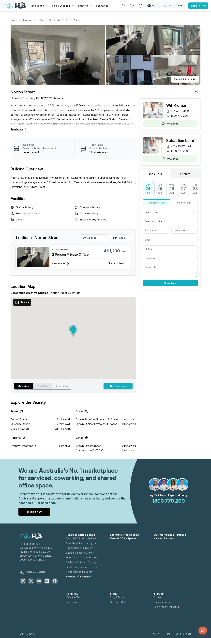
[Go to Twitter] (31, 581)
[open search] (123, 5)
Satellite (43, 386)
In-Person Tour (156, 202)
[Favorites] (132, 5)
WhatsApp (172, 123)
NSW (40, 20)
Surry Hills (54, 20)
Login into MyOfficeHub (167, 606)
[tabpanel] (170, 234)
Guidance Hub (118, 602)
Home (14, 20)
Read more (17, 129)
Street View (62, 386)
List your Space (162, 602)
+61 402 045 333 (181, 111)
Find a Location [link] (61, 5)
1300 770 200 (179, 115)
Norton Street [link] (73, 20)
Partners (83, 5)
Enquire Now (198, 5)
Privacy (155, 634)
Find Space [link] (37, 5)
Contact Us (160, 597)
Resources (102, 5)
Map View (23, 386)
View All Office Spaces (123, 538)
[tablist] (170, 173)
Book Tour (170, 283)
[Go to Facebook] (54, 581)
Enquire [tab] (185, 174)
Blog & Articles (118, 597)
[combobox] (170, 212)
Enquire (117, 263)
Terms (167, 634)
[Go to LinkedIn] (47, 581)
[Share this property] (196, 91)
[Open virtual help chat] (202, 630)
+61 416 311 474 (181, 146)
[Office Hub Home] (14, 5)
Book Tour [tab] (155, 174)
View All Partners (164, 538)
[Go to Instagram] (23, 581)
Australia (27, 20)
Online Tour (184, 202)
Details (58, 263)
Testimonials (72, 602)
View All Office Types (78, 576)
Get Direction (118, 386)
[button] (105, 55)
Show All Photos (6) (185, 79)
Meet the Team (74, 597)
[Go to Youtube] (39, 581)
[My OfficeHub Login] (140, 5)
